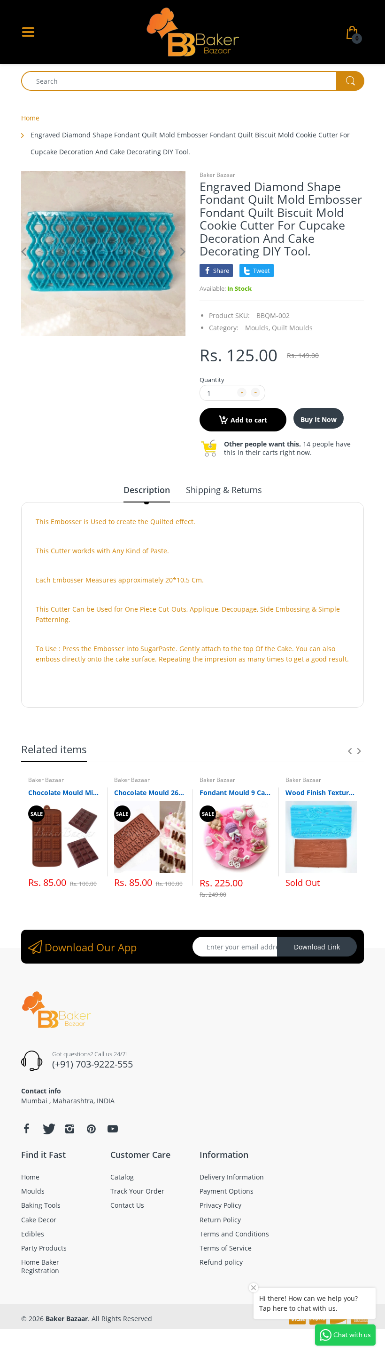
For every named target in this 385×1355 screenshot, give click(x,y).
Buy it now (318, 419)
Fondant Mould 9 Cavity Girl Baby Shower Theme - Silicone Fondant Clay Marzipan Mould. (235, 792)
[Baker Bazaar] (192, 31)
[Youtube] (113, 1128)
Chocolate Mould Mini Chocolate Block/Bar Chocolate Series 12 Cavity (64, 792)
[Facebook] (26, 1128)
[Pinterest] (91, 1128)
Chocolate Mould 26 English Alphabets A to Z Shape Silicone (150, 792)
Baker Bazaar (217, 175)
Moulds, (257, 327)
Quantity (212, 379)
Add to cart (249, 419)
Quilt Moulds (292, 327)
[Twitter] (48, 1128)
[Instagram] (69, 1128)
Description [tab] (146, 489)
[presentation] (349, 751)
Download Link (317, 946)
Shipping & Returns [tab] (224, 489)
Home (30, 117)
